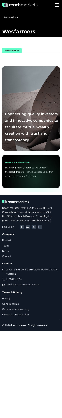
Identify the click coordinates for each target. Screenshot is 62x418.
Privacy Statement (27, 176)
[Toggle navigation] (57, 4)
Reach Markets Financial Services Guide (29, 172)
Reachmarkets (11, 17)
